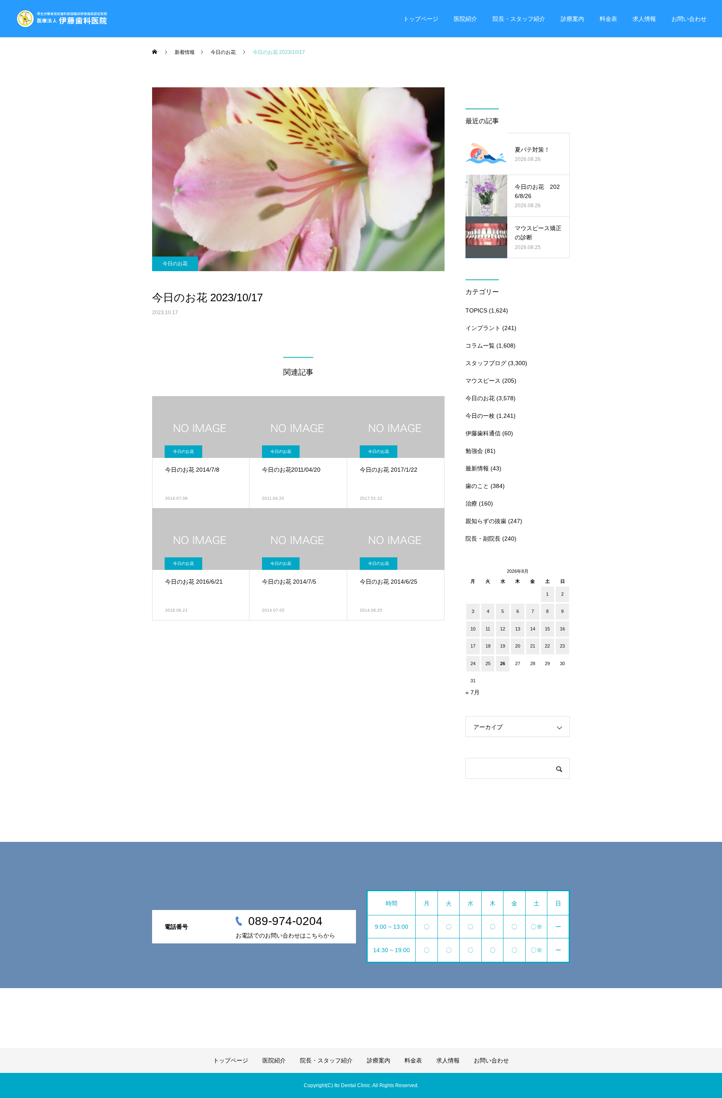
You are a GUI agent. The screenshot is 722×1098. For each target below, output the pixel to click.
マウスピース (483, 380)
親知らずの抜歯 (485, 521)
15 (547, 628)
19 (502, 645)
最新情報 (477, 468)
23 (562, 645)
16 (562, 628)
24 (472, 663)
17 (472, 645)
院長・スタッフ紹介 (519, 18)
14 (532, 628)
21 (532, 645)
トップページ (420, 18)
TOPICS (476, 310)
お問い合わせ (689, 18)
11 (488, 628)
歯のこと (477, 486)
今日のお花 (175, 264)
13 (517, 628)
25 (488, 663)
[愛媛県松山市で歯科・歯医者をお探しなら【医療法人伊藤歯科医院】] (61, 19)
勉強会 (474, 450)
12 (502, 628)
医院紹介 (465, 18)
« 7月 (472, 692)
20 (517, 645)
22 (547, 645)
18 (488, 645)
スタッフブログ (485, 363)
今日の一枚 (480, 415)
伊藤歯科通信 (483, 433)
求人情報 (644, 18)
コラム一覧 (480, 345)
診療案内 (572, 18)
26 (502, 663)
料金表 (608, 18)
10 (472, 628)
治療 (471, 503)
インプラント (483, 328)
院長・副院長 (483, 538)
